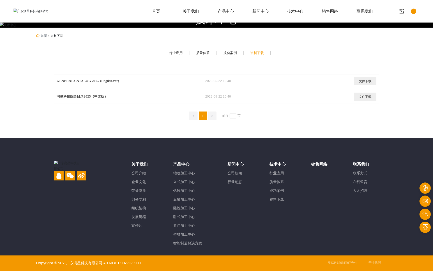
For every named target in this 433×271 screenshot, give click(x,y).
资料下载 (257, 52)
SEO (137, 263)
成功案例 (230, 52)
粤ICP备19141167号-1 (342, 262)
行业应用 (176, 52)
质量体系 (203, 52)
